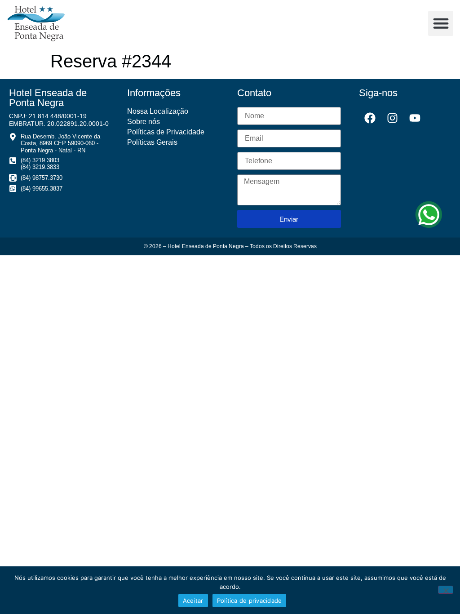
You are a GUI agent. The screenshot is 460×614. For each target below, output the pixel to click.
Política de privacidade (249, 600)
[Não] (445, 590)
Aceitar (193, 600)
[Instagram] (392, 118)
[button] (440, 23)
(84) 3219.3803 (40, 160)
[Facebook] (370, 118)
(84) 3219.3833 (40, 167)
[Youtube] (415, 118)
